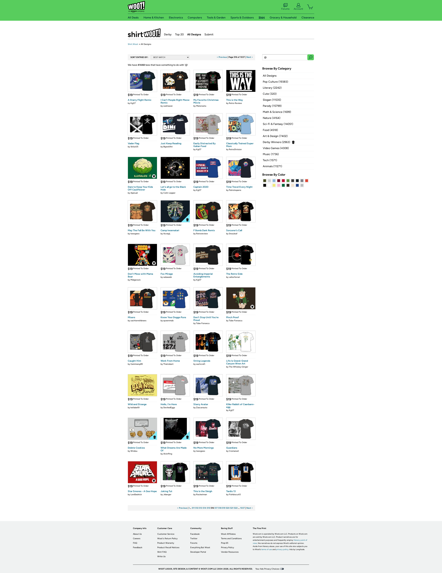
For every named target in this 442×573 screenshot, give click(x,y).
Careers (136, 538)
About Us (137, 534)
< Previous (222, 57)
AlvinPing (167, 454)
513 (200, 508)
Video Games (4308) (276, 148)
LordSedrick (136, 494)
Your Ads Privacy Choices (267, 569)
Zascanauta (201, 407)
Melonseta (201, 106)
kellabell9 (135, 407)
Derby (168, 34)
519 (223, 508)
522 (236, 508)
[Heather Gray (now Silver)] (302, 185)
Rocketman (201, 494)
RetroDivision (235, 149)
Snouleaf (233, 233)
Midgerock (136, 280)
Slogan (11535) (272, 99)
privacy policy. (282, 549)
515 (208, 508)
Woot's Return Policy (167, 538)
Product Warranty (165, 543)
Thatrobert (168, 364)
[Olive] (264, 180)
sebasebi (167, 277)
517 (216, 508)
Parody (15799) (272, 105)
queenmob (168, 320)
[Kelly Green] (283, 185)
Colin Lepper (169, 193)
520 (228, 508)
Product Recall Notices (168, 547)
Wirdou (134, 451)
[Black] (264, 185)
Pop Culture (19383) (275, 81)
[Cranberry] (278, 180)
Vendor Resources (230, 552)
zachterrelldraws (138, 320)
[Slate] (302, 180)
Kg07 (133, 103)
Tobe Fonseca (202, 323)
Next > (249, 57)
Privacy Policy (227, 547)
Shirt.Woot (144, 32)
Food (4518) (270, 130)
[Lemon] (274, 185)
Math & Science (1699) (277, 112)
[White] (269, 185)
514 (204, 508)
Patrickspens (235, 190)
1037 (242, 508)
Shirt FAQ (161, 552)
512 (197, 508)
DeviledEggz (169, 407)
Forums (285, 8)
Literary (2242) (272, 87)
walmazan (168, 106)
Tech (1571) (270, 160)
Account (298, 8)
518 (220, 508)
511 (193, 508)
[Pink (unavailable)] (278, 185)
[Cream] (292, 185)
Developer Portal (198, 552)
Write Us (161, 556)
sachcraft (200, 364)
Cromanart (234, 451)
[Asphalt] (292, 180)
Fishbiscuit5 (235, 494)
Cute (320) (270, 93)
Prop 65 (224, 543)
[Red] (283, 180)
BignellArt (168, 146)
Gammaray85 (137, 364)
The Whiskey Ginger (238, 367)
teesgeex (135, 233)
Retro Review (235, 103)
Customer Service (165, 534)
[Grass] (288, 180)
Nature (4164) (271, 118)
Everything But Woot (200, 547)
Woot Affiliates (228, 534)
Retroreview (202, 233)
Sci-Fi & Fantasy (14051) (278, 124)
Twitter (193, 538)
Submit (208, 34)
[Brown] (288, 185)
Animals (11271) (272, 166)
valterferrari (234, 277)
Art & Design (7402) (275, 136)
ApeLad (134, 193)
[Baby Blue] (274, 180)
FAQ (135, 543)
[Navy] (297, 180)
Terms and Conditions (231, 538)
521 (231, 508)
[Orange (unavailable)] (306, 180)
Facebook (195, 534)
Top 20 (179, 34)
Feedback (137, 547)
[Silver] (269, 180)
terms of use (266, 549)
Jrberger (167, 494)
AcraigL (166, 233)
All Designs (194, 34)
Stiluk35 (134, 146)
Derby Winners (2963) (276, 142)
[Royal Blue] (297, 185)
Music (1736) (271, 154)
